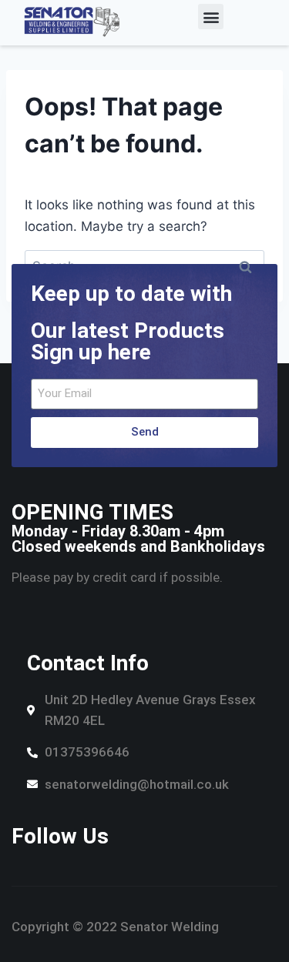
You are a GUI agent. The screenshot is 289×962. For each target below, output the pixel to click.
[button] (210, 16)
